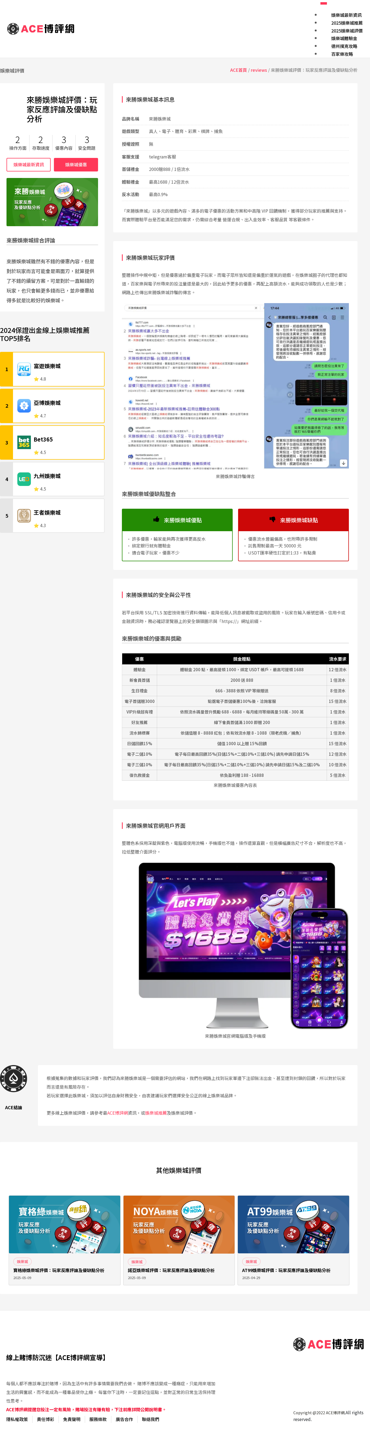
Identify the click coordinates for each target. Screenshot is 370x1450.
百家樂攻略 (342, 54)
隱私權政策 (17, 1419)
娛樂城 (22, 1261)
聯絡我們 (150, 1419)
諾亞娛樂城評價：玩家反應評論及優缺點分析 (171, 1270)
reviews (259, 70)
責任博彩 (45, 1419)
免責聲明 (71, 1419)
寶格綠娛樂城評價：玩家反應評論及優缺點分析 (58, 1270)
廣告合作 (124, 1419)
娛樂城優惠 (76, 164)
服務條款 (98, 1419)
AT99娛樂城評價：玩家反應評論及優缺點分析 (286, 1270)
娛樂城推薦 (156, 1113)
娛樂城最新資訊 (29, 164)
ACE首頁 (238, 70)
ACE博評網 (117, 1113)
